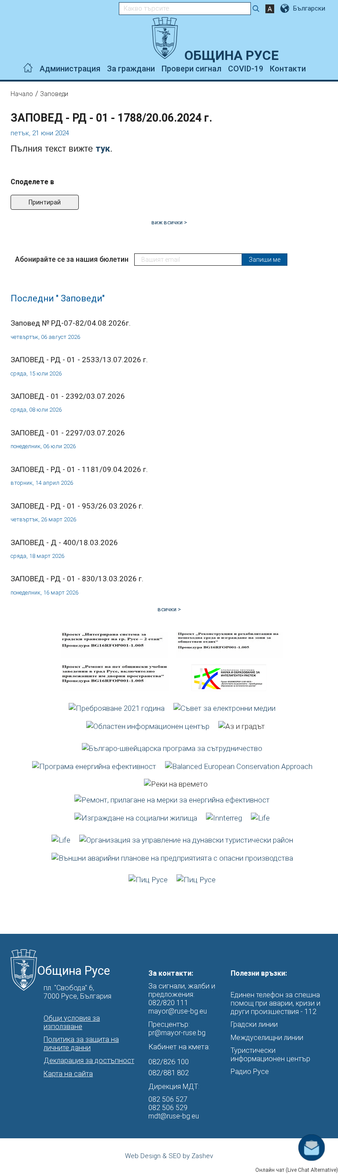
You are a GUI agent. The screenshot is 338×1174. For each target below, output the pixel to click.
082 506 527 (167, 1099)
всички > (169, 609)
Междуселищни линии (267, 1037)
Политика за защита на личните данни (81, 1043)
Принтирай (45, 202)
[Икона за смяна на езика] (285, 8)
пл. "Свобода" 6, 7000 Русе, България (77, 992)
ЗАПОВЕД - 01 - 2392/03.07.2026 (68, 396)
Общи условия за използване (72, 1022)
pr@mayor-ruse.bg (177, 1033)
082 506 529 (167, 1107)
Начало (22, 93)
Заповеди (54, 93)
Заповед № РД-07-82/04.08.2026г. (71, 323)
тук (103, 148)
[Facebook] (312, 69)
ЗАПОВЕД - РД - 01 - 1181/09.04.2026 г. (79, 469)
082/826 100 (168, 1061)
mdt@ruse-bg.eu (173, 1116)
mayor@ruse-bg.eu (177, 1011)
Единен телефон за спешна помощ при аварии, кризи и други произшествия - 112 (275, 1003)
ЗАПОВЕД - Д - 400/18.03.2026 (64, 542)
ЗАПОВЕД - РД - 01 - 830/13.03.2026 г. (77, 578)
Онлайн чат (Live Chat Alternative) (296, 1170)
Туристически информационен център (270, 1054)
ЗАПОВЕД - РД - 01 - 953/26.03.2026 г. (77, 506)
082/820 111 (168, 1003)
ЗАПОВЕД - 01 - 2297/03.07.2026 (68, 432)
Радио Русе (250, 1071)
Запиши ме (264, 259)
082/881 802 (168, 1072)
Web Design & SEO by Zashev (169, 1156)
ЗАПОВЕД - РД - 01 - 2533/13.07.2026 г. (79, 359)
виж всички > (169, 222)
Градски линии (254, 1024)
